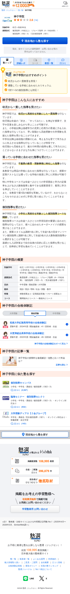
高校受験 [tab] (35, 313)
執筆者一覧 (24, 558)
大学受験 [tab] (13, 313)
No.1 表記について (43, 569)
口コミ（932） (20, 406)
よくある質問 (39, 558)
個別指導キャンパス (21, 382)
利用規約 (52, 558)
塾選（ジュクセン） (9, 10)
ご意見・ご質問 (30, 562)
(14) (36, 20)
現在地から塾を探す (37, 41)
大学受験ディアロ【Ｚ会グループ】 (29, 413)
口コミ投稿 (57, 562)
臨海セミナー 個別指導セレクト (28, 396)
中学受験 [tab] (56, 313)
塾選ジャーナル (25, 569)
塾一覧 (20, 10)
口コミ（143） (20, 423)
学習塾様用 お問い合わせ (35, 508)
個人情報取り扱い (12, 562)
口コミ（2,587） (21, 390)
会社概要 (45, 562)
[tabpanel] (35, 329)
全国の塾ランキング (49, 565)
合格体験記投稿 (15, 565)
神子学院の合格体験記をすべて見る (50, 343)
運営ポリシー (31, 565)
